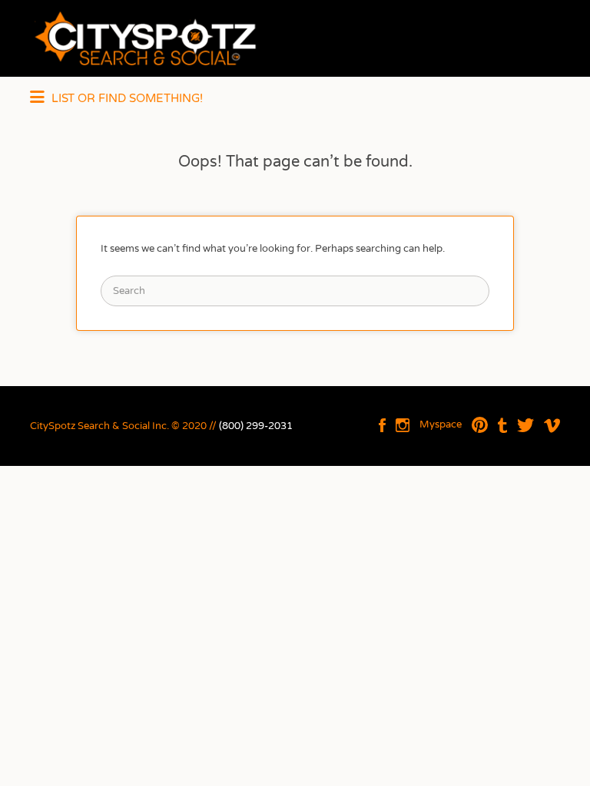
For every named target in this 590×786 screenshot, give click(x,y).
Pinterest (480, 425)
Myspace (440, 424)
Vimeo (552, 425)
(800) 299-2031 (256, 426)
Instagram (402, 425)
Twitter (525, 425)
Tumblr (502, 425)
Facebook (382, 425)
